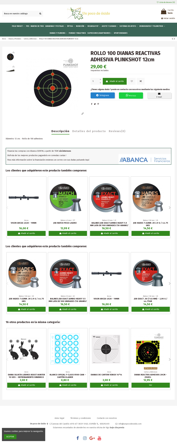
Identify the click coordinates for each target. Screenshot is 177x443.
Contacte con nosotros (107, 418)
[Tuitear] (95, 104)
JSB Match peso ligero (65, 223)
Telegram (104, 95)
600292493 (104, 424)
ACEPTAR (10, 437)
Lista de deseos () (167, 2)
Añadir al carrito (117, 81)
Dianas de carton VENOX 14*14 (106, 374)
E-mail (159, 97)
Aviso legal (60, 418)
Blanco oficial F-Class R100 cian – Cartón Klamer (68, 375)
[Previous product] (173, 39)
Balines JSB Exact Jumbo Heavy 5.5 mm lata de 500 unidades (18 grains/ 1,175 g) (109, 225)
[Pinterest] (98, 104)
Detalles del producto (89, 131)
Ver (150, 385)
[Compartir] (91, 104)
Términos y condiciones (80, 418)
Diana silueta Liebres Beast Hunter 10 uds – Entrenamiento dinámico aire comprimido (26, 377)
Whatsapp (132, 96)
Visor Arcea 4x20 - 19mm (23, 223)
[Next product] (174, 39)
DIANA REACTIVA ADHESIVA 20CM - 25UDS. (150, 375)
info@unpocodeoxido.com (130, 424)
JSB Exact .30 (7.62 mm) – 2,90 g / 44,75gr (150, 299)
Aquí (87, 160)
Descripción (60, 131)
